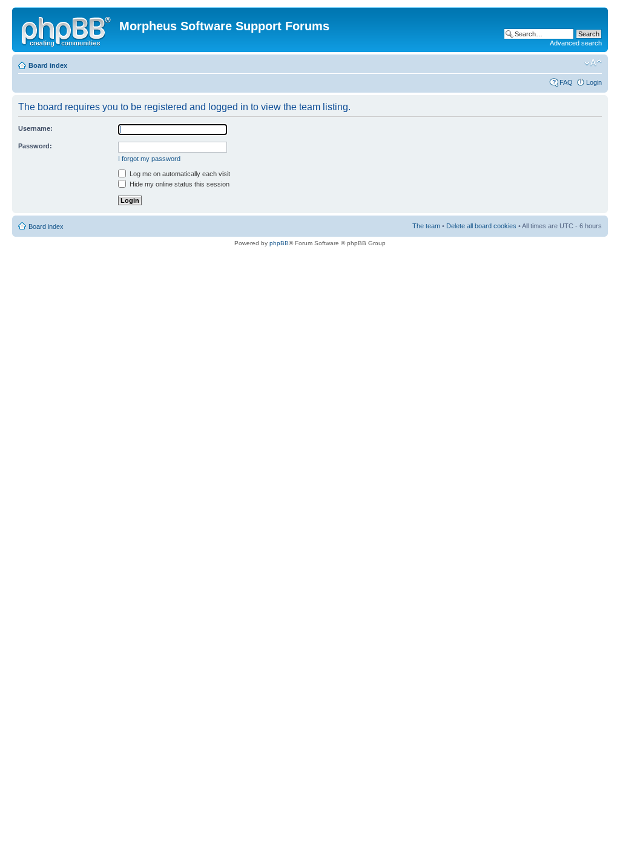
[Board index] (67, 29)
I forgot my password (149, 158)
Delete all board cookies (481, 225)
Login (594, 82)
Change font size (593, 63)
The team (426, 225)
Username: (35, 128)
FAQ (566, 82)
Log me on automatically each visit (179, 173)
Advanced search (576, 43)
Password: (35, 146)
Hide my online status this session (178, 184)
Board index (47, 65)
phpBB (279, 243)
